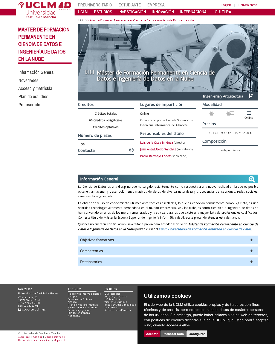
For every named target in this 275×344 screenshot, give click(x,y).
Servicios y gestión (79, 310)
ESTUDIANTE (130, 5)
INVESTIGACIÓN (132, 12)
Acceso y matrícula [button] (35, 88)
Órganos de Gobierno (81, 299)
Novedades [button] (28, 80)
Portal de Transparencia (82, 307)
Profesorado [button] (29, 104)
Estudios (110, 289)
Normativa (74, 315)
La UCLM (74, 289)
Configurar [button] (197, 334)
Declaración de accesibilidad (34, 340)
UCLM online (112, 299)
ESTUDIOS (103, 12)
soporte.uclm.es (33, 309)
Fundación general (79, 312)
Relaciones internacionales (84, 293)
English (226, 5)
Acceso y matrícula (115, 296)
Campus (73, 296)
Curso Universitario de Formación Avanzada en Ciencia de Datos (205, 229)
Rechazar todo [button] (173, 334)
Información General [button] (36, 72)
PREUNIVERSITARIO (95, 5)
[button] (168, 240)
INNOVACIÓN (163, 12)
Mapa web (60, 340)
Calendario (111, 307)
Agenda (72, 301)
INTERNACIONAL (194, 12)
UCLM (83, 12)
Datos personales (55, 336)
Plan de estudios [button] (33, 96)
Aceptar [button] (152, 334)
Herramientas (247, 5)
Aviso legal (24, 336)
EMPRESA (156, 5)
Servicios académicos (117, 310)
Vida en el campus (115, 301)
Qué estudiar (112, 293)
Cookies (37, 336)
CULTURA (223, 12)
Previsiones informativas (83, 304)
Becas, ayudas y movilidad (120, 304)
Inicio (81, 20)
